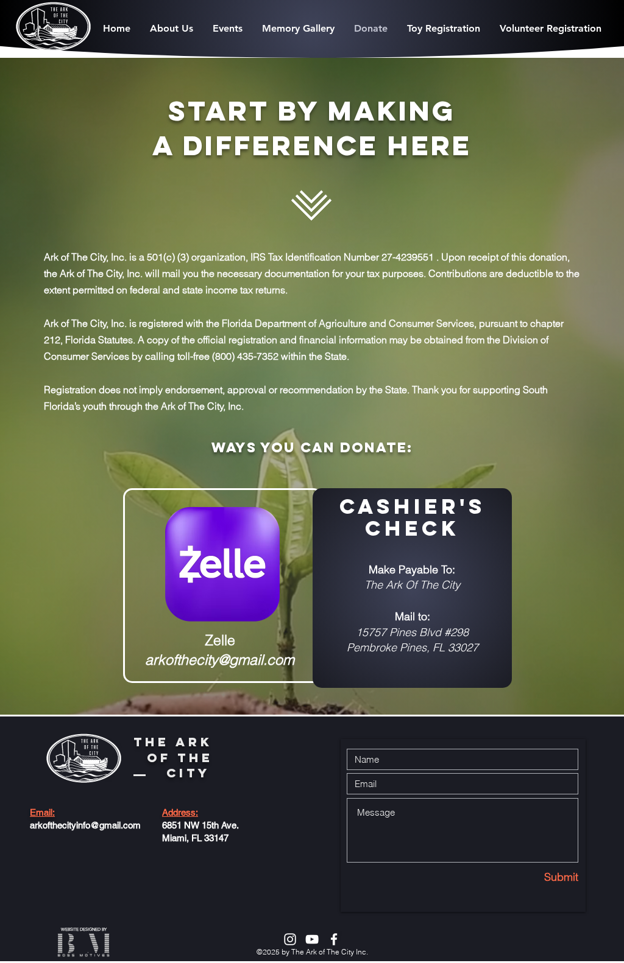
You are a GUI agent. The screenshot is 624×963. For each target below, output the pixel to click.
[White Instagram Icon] (290, 939)
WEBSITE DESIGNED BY (84, 929)
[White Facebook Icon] (334, 939)
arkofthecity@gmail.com (219, 659)
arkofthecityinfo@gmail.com (85, 825)
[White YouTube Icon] (312, 939)
